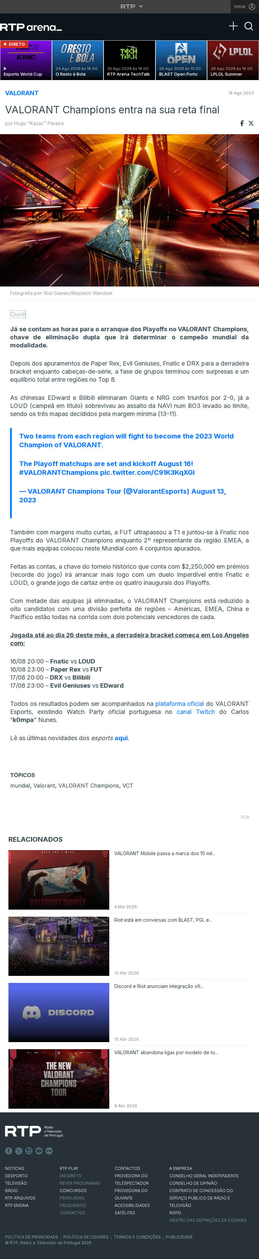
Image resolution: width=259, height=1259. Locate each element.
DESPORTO (16, 1175)
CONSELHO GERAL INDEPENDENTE (204, 1175)
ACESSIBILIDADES (132, 1205)
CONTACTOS (127, 1168)
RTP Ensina (17, 1205)
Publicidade (179, 1236)
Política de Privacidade (31, 1236)
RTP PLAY (69, 1168)
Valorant (44, 785)
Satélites (125, 1212)
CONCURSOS (73, 1190)
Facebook (8, 1151)
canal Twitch (196, 711)
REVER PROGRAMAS (80, 1183)
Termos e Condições (137, 1236)
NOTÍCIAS (14, 1168)
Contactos (72, 1212)
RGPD (175, 1212)
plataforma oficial (179, 703)
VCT (127, 785)
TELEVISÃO (16, 1183)
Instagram (29, 1151)
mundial (20, 785)
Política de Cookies (86, 1236)
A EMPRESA (180, 1168)
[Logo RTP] (34, 1131)
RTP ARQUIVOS (20, 1197)
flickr (49, 1151)
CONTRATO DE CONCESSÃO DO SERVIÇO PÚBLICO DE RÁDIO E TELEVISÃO (201, 1198)
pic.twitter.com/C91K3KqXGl (147, 472)
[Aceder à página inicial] (38, 26)
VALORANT (22, 93)
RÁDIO (11, 1190)
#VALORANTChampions (58, 472)
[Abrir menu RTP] (130, 6)
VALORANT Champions (88, 785)
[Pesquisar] (249, 32)
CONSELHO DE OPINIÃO (193, 1183)
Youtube (39, 1151)
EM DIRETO (71, 1175)
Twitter (19, 1151)
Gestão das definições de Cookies (208, 1220)
